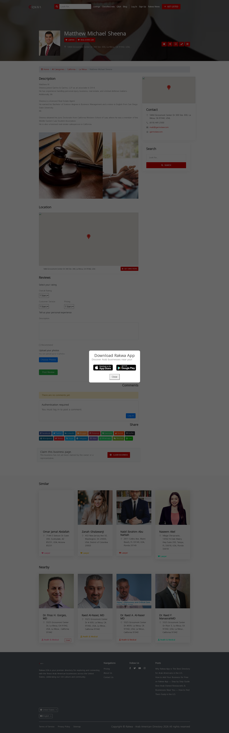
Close (114, 377)
